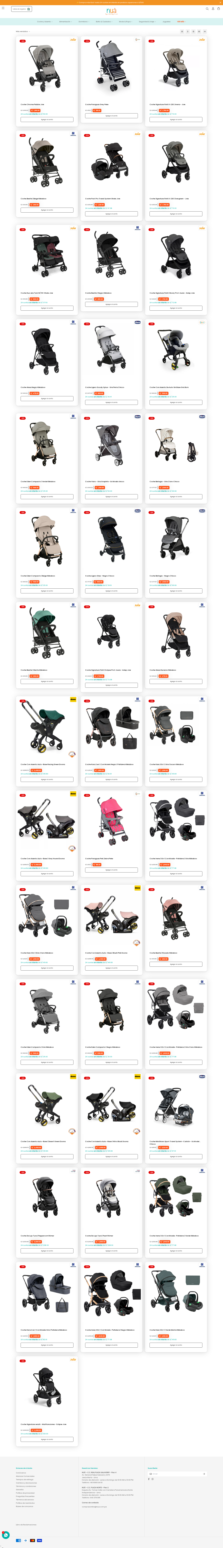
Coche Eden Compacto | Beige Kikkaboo (38, 576)
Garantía (19, 1489)
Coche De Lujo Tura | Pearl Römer (99, 1236)
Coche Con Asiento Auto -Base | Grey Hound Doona (43, 858)
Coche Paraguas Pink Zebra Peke (99, 858)
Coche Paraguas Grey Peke (96, 104)
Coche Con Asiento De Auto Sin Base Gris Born (169, 387)
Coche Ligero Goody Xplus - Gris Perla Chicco (104, 387)
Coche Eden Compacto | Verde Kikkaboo (38, 481)
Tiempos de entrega (24, 1479)
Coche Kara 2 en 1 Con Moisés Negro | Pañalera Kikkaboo (109, 764)
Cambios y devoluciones (26, 1483)
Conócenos (21, 1473)
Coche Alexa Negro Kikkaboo (33, 387)
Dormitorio (83, 22)
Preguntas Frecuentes (25, 1496)
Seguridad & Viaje (146, 22)
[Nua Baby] (111, 11)
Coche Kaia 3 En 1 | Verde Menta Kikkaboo (167, 1330)
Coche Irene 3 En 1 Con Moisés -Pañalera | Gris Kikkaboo (173, 858)
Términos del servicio (25, 1499)
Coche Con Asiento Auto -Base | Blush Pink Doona (106, 953)
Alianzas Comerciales (25, 1476)
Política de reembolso (25, 1503)
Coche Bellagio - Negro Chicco (163, 576)
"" (0, 1546)
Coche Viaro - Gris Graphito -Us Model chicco (104, 481)
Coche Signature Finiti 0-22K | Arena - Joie (167, 104)
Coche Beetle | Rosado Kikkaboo (163, 953)
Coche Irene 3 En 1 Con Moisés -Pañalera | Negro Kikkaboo (109, 1330)
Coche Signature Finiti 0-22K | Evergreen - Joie (169, 198)
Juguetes (166, 22)
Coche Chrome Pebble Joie (32, 104)
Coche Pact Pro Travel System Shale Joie (102, 198)
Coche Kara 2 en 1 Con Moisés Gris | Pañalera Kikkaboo (44, 1330)
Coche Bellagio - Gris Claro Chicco (164, 481)
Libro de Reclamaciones (26, 1524)
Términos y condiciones (26, 1486)
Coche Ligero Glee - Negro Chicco (99, 576)
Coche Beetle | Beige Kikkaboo (33, 198)
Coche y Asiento (44, 22)
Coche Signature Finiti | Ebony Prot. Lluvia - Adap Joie (172, 293)
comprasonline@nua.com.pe (94, 1507)
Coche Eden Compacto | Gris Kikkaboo (37, 1047)
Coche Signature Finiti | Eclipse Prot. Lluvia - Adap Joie (108, 670)
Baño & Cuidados (103, 22)
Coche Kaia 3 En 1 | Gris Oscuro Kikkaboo (167, 764)
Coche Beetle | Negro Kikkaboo (98, 293)
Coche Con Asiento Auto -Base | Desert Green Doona (43, 1141)
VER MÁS (180, 22)
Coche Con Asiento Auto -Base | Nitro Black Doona (106, 1141)
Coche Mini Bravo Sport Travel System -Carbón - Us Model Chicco (174, 1142)
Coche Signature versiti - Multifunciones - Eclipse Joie (43, 1424)
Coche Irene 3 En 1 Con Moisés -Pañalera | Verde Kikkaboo (174, 1236)
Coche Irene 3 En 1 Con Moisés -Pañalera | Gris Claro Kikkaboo (176, 1047)
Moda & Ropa (125, 22)
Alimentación (64, 22)
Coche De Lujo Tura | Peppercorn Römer (37, 1236)
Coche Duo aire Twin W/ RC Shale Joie (37, 293)
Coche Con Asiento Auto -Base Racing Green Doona (43, 764)
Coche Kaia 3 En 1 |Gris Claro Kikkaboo (37, 953)
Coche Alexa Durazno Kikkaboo (163, 670)
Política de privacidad (25, 1493)
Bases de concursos (24, 1506)
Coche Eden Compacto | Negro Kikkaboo (102, 1047)
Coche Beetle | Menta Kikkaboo (34, 670)
